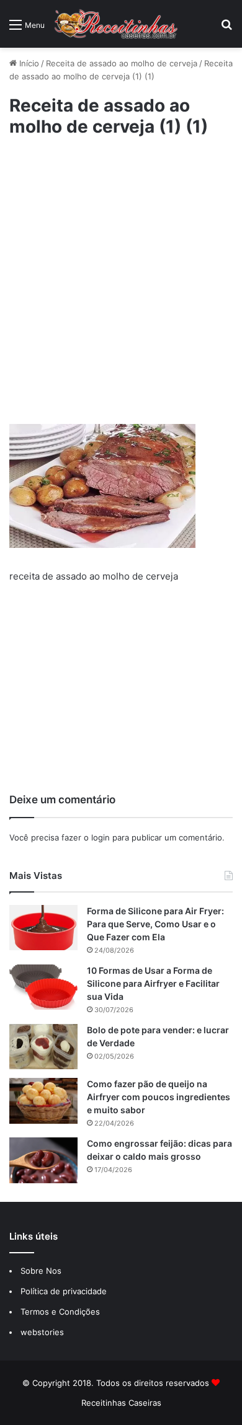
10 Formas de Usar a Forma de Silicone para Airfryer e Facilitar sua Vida (153, 983)
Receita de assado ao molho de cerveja (121, 63)
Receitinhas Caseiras (121, 1403)
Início (28, 63)
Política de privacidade (64, 1291)
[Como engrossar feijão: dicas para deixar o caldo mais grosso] (43, 1160)
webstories (42, 1332)
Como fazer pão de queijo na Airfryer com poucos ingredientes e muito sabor (158, 1097)
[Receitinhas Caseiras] (116, 24)
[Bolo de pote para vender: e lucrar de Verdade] (43, 1046)
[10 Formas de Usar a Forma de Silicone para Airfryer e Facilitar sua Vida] (43, 987)
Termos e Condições (60, 1312)
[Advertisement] (121, 279)
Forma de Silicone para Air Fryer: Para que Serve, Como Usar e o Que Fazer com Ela (155, 924)
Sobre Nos (40, 1271)
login (100, 837)
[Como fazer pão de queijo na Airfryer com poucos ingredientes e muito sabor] (43, 1100)
